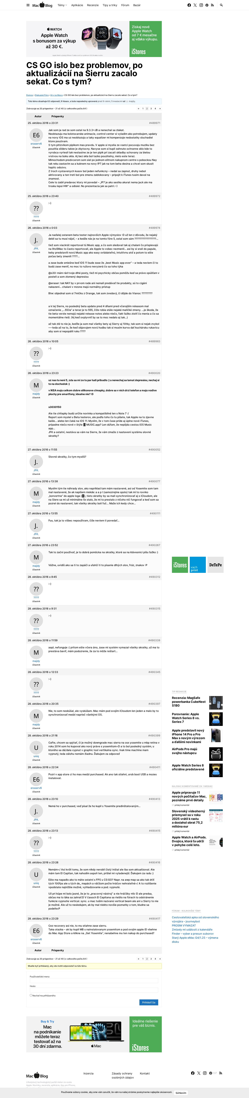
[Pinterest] (206, 5)
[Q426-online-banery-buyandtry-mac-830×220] (94, 1034)
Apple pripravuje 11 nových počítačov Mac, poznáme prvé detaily (189, 796)
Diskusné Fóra (42, 95)
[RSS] (212, 5)
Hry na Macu (56, 95)
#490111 (155, 513)
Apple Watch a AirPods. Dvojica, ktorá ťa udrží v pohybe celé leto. (189, 841)
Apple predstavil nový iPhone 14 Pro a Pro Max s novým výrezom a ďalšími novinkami (188, 736)
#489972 (154, 196)
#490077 (154, 481)
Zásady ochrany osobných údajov (123, 1075)
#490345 (154, 672)
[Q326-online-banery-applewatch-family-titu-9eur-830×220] (94, 38)
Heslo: (33, 986)
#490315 (154, 608)
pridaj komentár (182, 805)
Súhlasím (181, 1092)
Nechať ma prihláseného (44, 995)
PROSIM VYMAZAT (184, 925)
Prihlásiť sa (148, 1002)
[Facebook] (189, 5)
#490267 (154, 545)
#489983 (154, 341)
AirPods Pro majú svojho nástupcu (184, 751)
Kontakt (145, 1073)
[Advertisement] (197, 630)
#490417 (154, 918)
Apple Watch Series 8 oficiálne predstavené (188, 767)
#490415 (154, 830)
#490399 (154, 735)
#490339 (154, 640)
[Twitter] (195, 5)
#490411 (154, 767)
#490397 (154, 703)
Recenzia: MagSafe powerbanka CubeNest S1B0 (189, 701)
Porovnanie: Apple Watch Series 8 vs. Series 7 (185, 718)
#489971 (154, 123)
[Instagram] (201, 5)
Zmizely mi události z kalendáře (192, 929)
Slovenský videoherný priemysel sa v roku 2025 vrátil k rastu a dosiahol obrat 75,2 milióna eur (188, 818)
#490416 (154, 862)
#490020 (154, 373)
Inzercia (89, 1073)
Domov (29, 95)
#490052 (154, 449)
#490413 (154, 799)
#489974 (154, 227)
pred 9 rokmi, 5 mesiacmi (110, 101)
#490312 (154, 576)
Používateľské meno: (40, 976)
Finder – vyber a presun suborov (193, 933)
